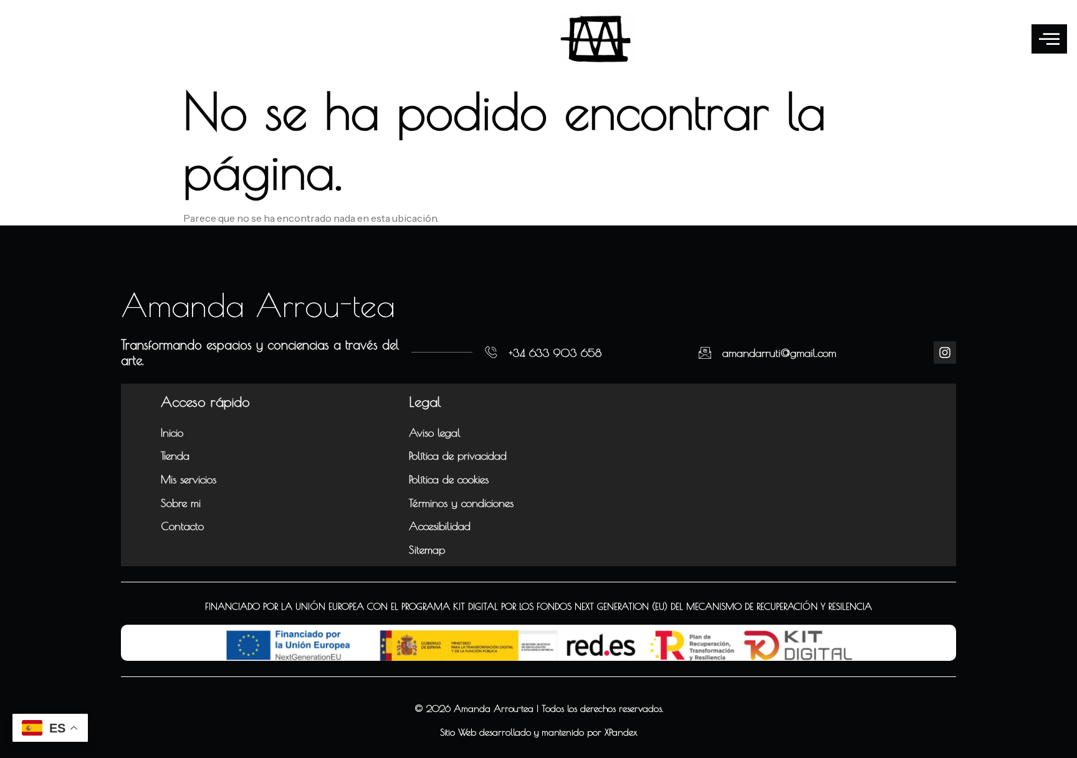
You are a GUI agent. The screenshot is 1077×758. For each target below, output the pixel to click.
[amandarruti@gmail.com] (705, 352)
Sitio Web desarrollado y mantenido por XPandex (539, 732)
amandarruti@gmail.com (779, 352)
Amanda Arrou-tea (258, 304)
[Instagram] (945, 352)
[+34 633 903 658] (491, 352)
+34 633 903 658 (555, 352)
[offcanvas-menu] (1049, 39)
